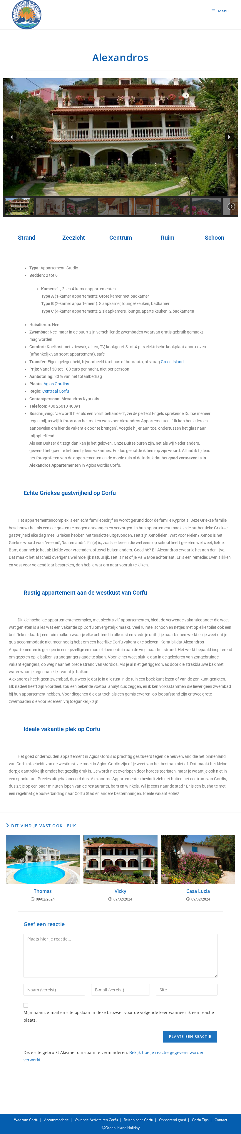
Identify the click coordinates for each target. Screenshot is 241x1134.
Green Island (172, 361)
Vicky (120, 891)
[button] (11, 137)
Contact (221, 1119)
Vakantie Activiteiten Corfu (96, 1119)
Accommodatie (56, 1119)
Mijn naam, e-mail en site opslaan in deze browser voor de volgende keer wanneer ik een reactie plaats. (119, 1016)
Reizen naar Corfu (138, 1119)
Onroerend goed (172, 1119)
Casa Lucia (198, 891)
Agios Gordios (56, 383)
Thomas (43, 891)
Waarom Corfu (26, 1119)
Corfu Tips (200, 1119)
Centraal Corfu (55, 391)
